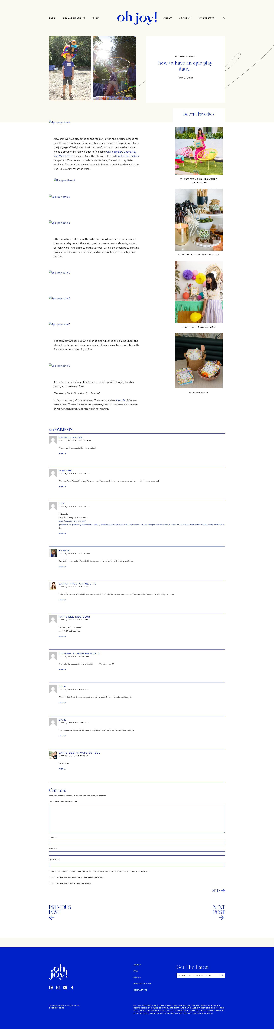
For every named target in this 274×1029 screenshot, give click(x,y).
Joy (61, 504)
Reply (62, 453)
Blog (52, 18)
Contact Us (140, 990)
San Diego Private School (79, 753)
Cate (62, 686)
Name (53, 837)
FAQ (136, 971)
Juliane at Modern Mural (79, 653)
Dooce (127, 151)
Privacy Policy (142, 984)
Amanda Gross (70, 437)
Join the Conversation (63, 801)
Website (54, 860)
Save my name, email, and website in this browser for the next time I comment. (100, 871)
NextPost (219, 910)
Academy (185, 18)
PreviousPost (60, 910)
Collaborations (74, 18)
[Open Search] (224, 18)
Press (137, 977)
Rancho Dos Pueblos (127, 155)
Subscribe (221, 975)
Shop (95, 18)
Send (216, 890)
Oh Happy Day (114, 151)
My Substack (207, 18)
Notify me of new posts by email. (72, 883)
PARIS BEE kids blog (74, 617)
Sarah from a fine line (78, 584)
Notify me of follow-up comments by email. (78, 877)
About (167, 18)
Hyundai (120, 399)
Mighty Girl (65, 155)
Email (53, 848)
